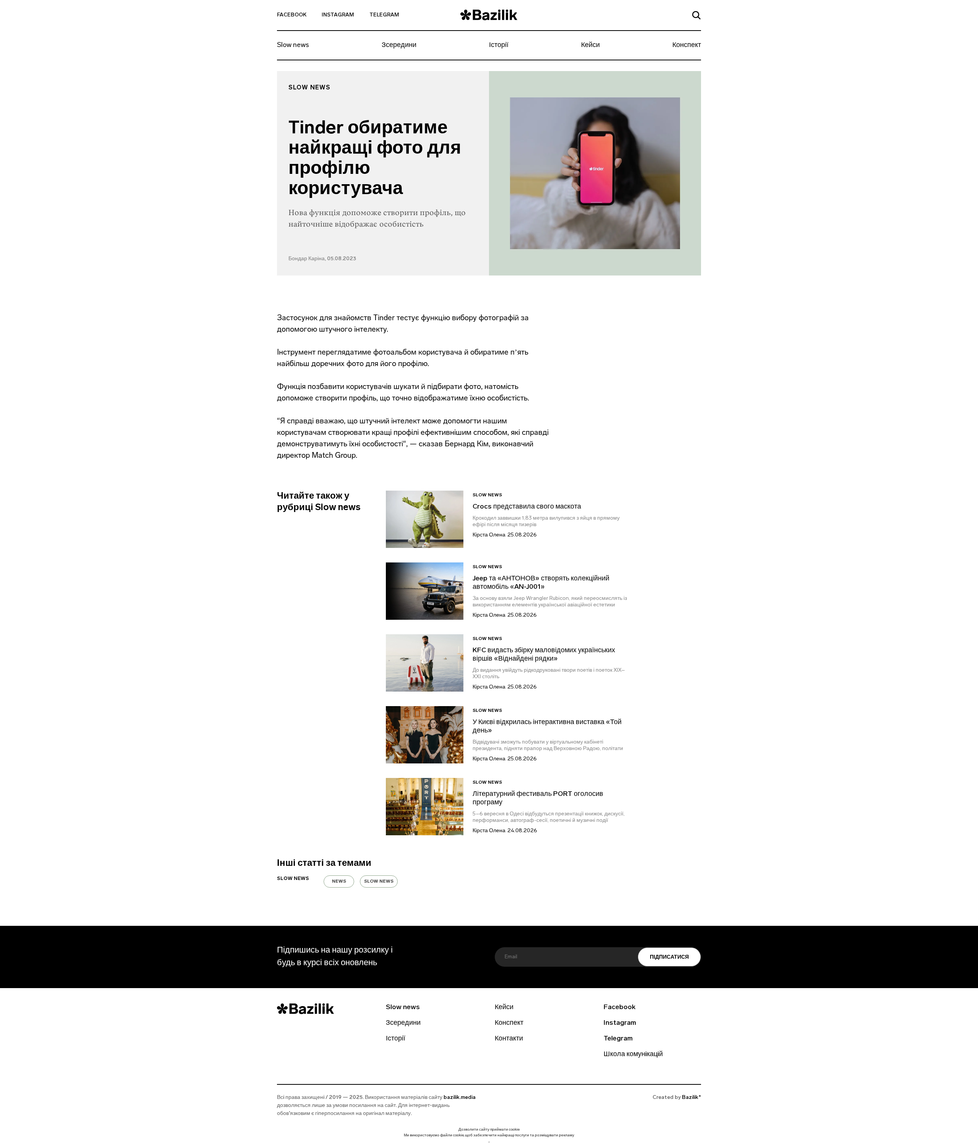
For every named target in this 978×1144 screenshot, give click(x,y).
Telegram (384, 15)
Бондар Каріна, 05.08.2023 (322, 259)
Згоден (489, 1141)
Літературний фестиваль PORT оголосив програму (538, 798)
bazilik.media (460, 1097)
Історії (498, 45)
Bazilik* (691, 1097)
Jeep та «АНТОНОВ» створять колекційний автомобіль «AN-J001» (541, 583)
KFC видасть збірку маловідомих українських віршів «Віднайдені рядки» (544, 655)
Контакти (509, 1038)
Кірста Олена (489, 535)
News (339, 881)
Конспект (686, 45)
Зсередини (399, 45)
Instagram (338, 15)
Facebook (291, 15)
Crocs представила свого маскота (528, 507)
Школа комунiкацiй (633, 1054)
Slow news (293, 45)
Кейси (590, 45)
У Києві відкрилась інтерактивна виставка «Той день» (547, 726)
